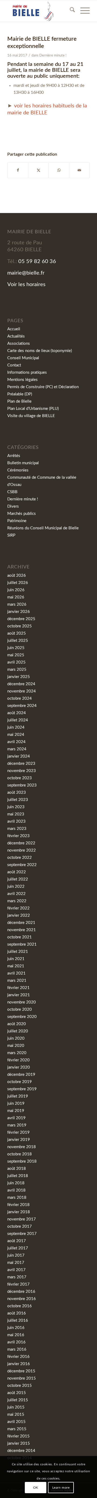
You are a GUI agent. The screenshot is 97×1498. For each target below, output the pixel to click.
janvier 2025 (18, 677)
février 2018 (18, 1205)
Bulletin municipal (23, 463)
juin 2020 (16, 1038)
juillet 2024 (17, 720)
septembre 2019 (22, 1089)
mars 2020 (16, 1053)
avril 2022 (16, 894)
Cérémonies (18, 470)
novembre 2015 (21, 1378)
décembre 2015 (21, 1371)
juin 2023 (16, 807)
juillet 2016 (17, 1321)
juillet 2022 (17, 879)
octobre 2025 (19, 626)
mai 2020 (15, 1046)
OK (35, 1487)
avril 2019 (16, 1118)
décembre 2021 (21, 923)
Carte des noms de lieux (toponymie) (39, 351)
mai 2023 (15, 814)
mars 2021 (16, 981)
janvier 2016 (18, 1364)
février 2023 (18, 836)
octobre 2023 (19, 778)
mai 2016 (15, 1335)
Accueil (13, 329)
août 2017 (16, 1241)
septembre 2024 (22, 706)
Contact (14, 365)
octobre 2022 (19, 858)
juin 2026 (16, 590)
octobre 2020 (19, 1010)
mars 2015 (16, 1429)
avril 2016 (16, 1342)
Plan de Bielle (19, 401)
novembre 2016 (21, 1299)
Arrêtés (13, 456)
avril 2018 (16, 1190)
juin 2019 (16, 1104)
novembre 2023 (21, 771)
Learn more (61, 1487)
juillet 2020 (17, 1031)
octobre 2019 (19, 1082)
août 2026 (16, 576)
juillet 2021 (17, 952)
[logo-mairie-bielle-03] (40, 11)
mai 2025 (15, 655)
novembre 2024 (21, 691)
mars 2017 (16, 1277)
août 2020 (16, 1024)
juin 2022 (16, 887)
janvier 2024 (18, 756)
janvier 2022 (18, 915)
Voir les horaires (26, 284)
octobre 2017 (19, 1226)
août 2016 (16, 1313)
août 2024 (16, 713)
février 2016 (18, 1357)
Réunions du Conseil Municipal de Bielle (43, 528)
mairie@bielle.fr (25, 273)
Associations (18, 344)
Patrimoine (16, 521)
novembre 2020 (21, 1002)
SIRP (11, 535)
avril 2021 (16, 973)
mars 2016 (16, 1349)
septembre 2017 (22, 1234)
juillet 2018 (17, 1176)
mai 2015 (15, 1415)
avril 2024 (16, 742)
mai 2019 (15, 1111)
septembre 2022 (22, 865)
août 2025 (16, 633)
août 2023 (16, 793)
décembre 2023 (21, 764)
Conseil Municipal (23, 358)
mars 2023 (16, 829)
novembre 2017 (21, 1219)
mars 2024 (16, 749)
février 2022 (18, 908)
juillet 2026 (17, 583)
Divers (13, 506)
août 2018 (16, 1169)
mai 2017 (15, 1263)
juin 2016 (16, 1328)
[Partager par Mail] (79, 170)
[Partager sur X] (38, 170)
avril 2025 (16, 662)
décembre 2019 (21, 1075)
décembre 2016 (21, 1292)
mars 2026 (16, 604)
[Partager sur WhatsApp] (59, 170)
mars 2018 (16, 1198)
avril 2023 (16, 821)
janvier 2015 (18, 1443)
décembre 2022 (21, 843)
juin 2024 (16, 727)
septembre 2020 (22, 1017)
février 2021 (18, 988)
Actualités (16, 336)
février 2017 (18, 1284)
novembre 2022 (21, 850)
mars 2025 (16, 670)
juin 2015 (16, 1407)
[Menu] (82, 11)
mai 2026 (15, 597)
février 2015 (18, 1436)
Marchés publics (21, 514)
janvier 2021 (18, 995)
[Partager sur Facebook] (18, 170)
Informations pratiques (27, 372)
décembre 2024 (21, 684)
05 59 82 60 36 (37, 261)
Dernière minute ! (53, 55)
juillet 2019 (17, 1096)
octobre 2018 (19, 1154)
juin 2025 (16, 648)
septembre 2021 (22, 944)
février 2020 (18, 1060)
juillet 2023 (17, 800)
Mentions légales (22, 380)
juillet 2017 (17, 1248)
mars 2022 (16, 901)
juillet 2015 (17, 1400)
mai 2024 (15, 735)
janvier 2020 (18, 1067)
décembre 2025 (21, 619)
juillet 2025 (17, 641)
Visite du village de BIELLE (31, 416)
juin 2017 (16, 1255)
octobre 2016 (19, 1306)
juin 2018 (16, 1183)
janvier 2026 (18, 612)
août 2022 (16, 872)
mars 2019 (16, 1125)
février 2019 (18, 1132)
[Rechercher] (69, 11)
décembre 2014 (21, 1451)
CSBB (12, 492)
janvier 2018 (18, 1212)
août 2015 (16, 1393)
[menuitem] (69, 11)
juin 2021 (16, 959)
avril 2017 (16, 1270)
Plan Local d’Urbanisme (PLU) (33, 409)
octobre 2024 (19, 698)
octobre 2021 (19, 937)
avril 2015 (16, 1422)
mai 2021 (15, 966)
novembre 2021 (21, 930)
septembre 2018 (22, 1161)
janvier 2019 (18, 1140)
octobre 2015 (19, 1386)
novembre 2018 (21, 1147)
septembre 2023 (22, 785)
